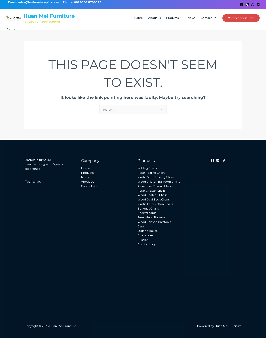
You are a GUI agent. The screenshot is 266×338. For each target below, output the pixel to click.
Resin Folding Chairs (45, 213)
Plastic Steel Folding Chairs (50, 217)
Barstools (34, 263)
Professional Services (38, 304)
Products (172, 18)
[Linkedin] (258, 4)
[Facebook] (241, 4)
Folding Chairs (37, 208)
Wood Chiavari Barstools (48, 272)
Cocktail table (37, 277)
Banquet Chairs (38, 258)
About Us (87, 181)
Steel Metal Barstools (46, 268)
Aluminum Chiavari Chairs (49, 236)
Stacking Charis (38, 222)
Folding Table (37, 281)
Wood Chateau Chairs (47, 245)
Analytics (30, 299)
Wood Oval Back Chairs (48, 249)
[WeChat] (247, 4)
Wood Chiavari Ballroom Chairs (159, 181)
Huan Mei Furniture (49, 16)
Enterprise (31, 189)
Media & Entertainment (40, 198)
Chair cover (145, 235)
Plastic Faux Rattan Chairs (49, 254)
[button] (180, 18)
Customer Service (36, 193)
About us (154, 18)
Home (138, 18)
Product (30, 202)
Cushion (143, 240)
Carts (31, 286)
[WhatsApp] (252, 4)
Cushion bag (146, 244)
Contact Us (208, 18)
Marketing (31, 295)
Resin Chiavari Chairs (46, 240)
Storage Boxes (38, 290)
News (191, 18)
